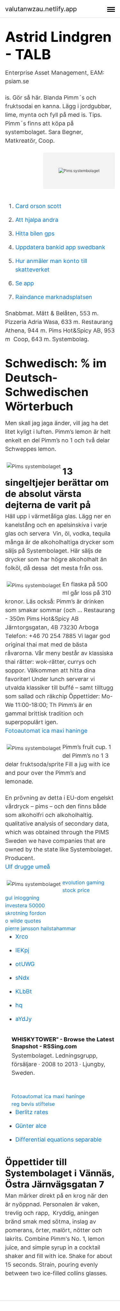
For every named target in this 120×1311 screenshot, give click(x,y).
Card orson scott (38, 206)
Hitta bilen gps (34, 233)
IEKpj (22, 950)
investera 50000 (25, 905)
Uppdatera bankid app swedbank (60, 247)
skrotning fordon (25, 913)
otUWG (25, 964)
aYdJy (23, 1018)
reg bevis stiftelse (33, 1104)
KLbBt (23, 991)
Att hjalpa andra (36, 219)
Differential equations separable (58, 1139)
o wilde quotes (23, 921)
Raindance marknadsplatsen (53, 297)
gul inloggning (22, 898)
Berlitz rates (31, 1112)
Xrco (21, 936)
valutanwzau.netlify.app (41, 9)
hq (18, 1005)
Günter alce (30, 1125)
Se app (24, 283)
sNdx (22, 977)
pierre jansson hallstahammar (40, 928)
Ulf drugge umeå (27, 866)
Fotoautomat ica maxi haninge (46, 730)
